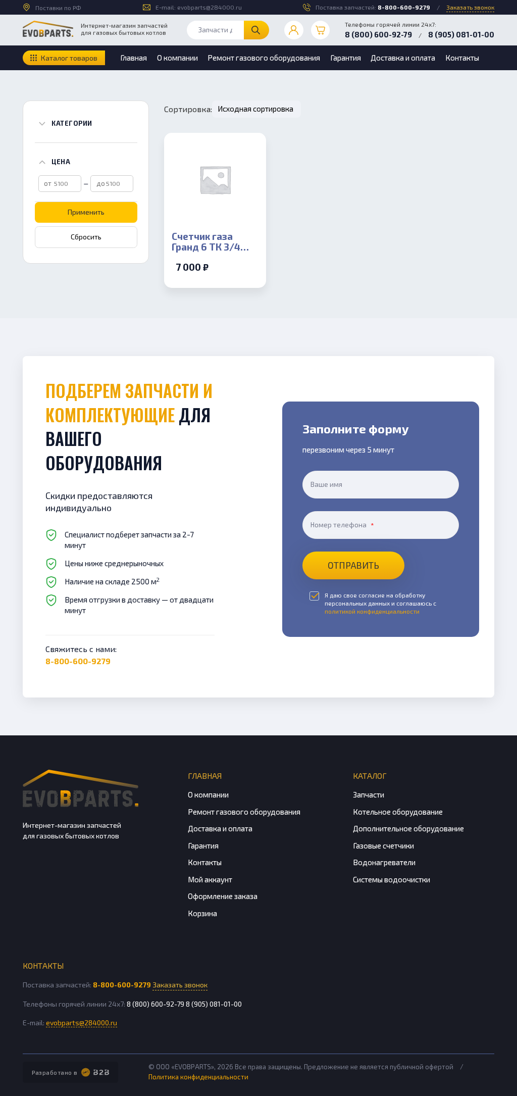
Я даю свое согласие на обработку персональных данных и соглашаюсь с (380, 603)
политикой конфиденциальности (372, 611)
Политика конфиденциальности (198, 1077)
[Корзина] (320, 30)
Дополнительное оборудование (408, 828)
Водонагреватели (384, 862)
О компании (177, 57)
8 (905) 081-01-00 (461, 34)
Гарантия (345, 57)
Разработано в (55, 1072)
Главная (133, 57)
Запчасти (368, 794)
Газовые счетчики (383, 845)
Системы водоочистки (391, 879)
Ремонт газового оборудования (264, 57)
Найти (256, 30)
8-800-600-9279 (404, 7)
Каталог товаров (69, 58)
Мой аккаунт (210, 879)
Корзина (202, 913)
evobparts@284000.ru (209, 7)
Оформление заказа (222, 896)
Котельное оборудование (398, 811)
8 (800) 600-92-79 (378, 34)
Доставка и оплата (403, 57)
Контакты (462, 57)
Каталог (370, 775)
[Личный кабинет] (293, 30)
